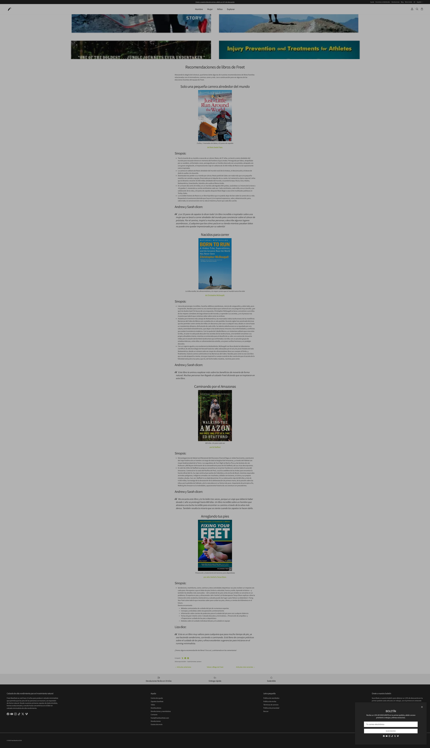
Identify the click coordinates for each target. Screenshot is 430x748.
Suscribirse (391, 731)
